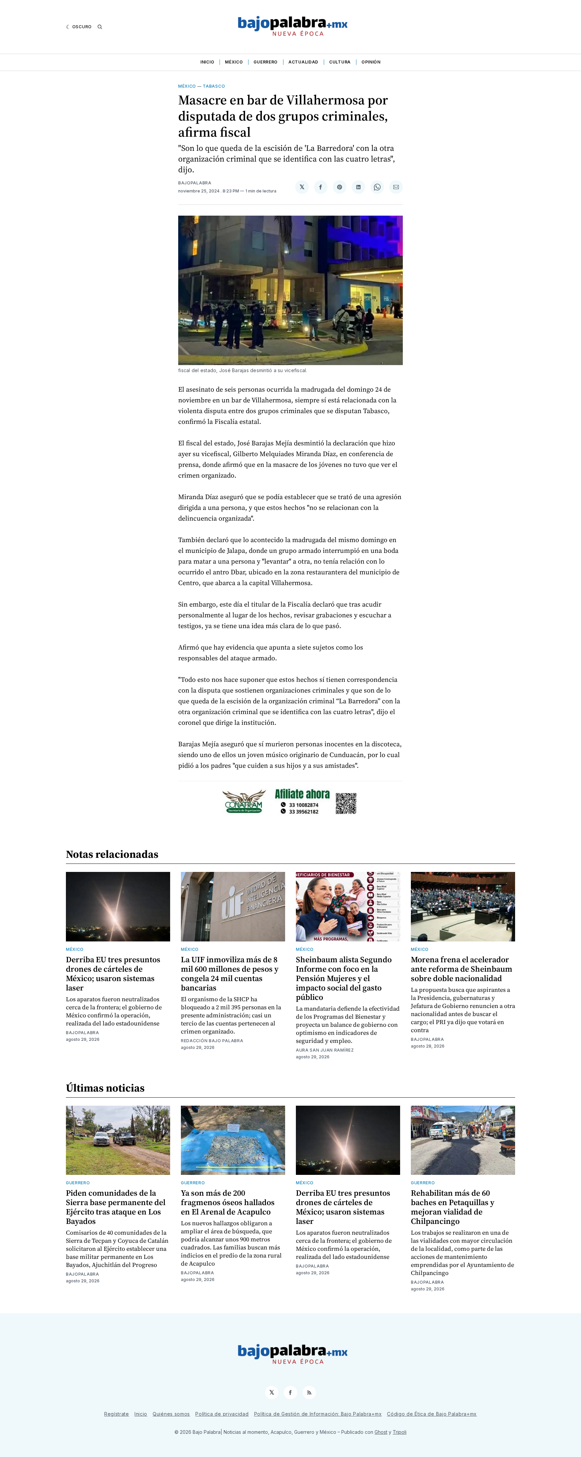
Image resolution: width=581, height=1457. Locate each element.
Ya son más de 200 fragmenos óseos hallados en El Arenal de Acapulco (228, 1202)
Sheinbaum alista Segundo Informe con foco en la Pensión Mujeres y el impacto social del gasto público (344, 978)
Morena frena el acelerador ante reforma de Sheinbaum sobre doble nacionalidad (461, 969)
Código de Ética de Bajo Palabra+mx (432, 1414)
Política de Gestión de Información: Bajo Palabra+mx (318, 1414)
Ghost (381, 1432)
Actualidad (303, 61)
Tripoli (399, 1432)
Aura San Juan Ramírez (325, 1050)
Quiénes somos (171, 1414)
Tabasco (214, 86)
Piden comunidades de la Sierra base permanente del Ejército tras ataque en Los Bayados (115, 1207)
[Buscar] (100, 27)
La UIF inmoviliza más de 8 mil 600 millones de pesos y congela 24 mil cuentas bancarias (229, 973)
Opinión (371, 61)
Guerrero (266, 61)
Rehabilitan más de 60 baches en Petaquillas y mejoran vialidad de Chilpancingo (452, 1207)
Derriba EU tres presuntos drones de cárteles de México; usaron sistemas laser (113, 973)
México (234, 61)
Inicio (207, 61)
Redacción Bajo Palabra (212, 1040)
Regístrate (116, 1414)
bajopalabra (194, 182)
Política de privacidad (221, 1414)
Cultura (340, 61)
